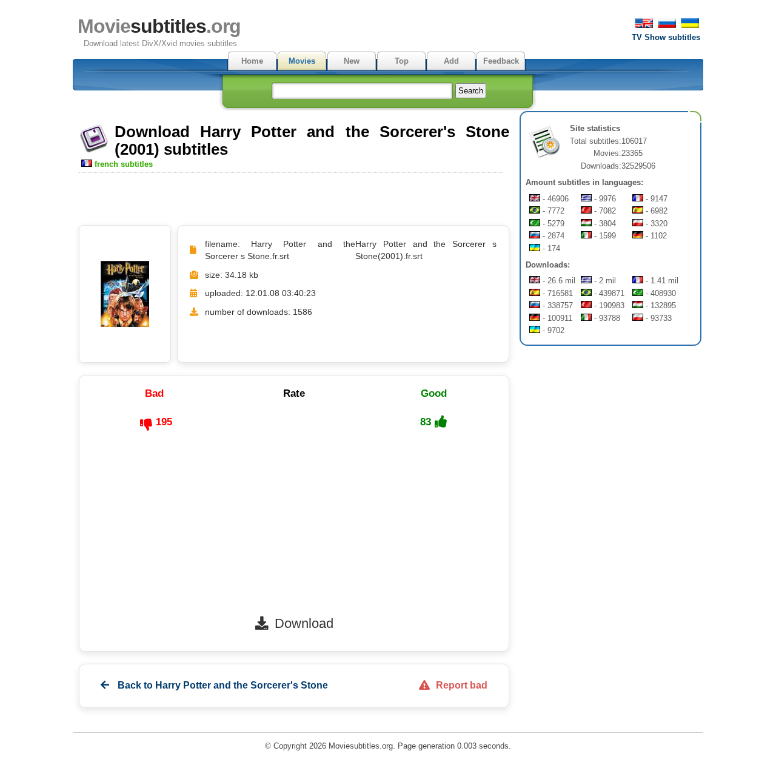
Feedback (501, 61)
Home (252, 61)
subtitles (159, 26)
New (352, 61)
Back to (221, 685)
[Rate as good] (440, 421)
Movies (302, 61)
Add (451, 61)
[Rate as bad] (146, 424)
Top (402, 61)
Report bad (461, 685)
